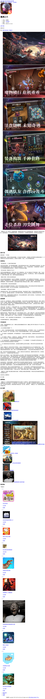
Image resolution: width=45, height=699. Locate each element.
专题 (8, 1)
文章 (6, 1)
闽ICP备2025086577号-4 (34, 697)
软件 (10, 1)
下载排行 (10, 30)
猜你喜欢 (6, 30)
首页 (1, 1)
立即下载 (2, 25)
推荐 (3, 30)
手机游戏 (10, 2)
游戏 (3, 1)
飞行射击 (15, 2)
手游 (4, 693)
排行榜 (12, 1)
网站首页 (5, 692)
